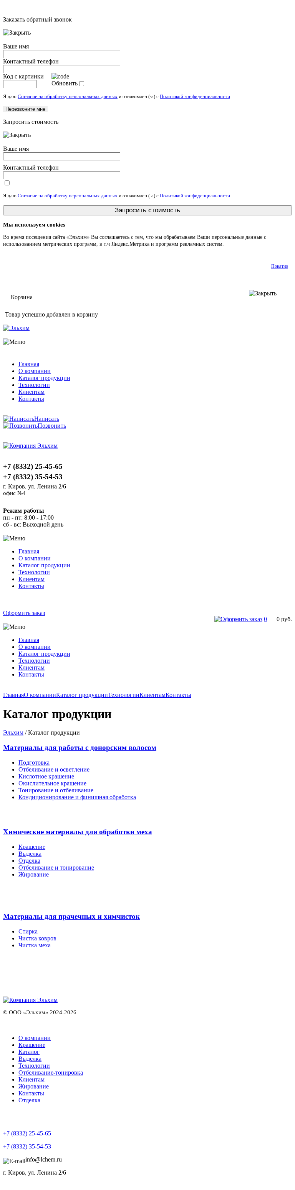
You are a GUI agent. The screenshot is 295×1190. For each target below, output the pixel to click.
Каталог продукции (44, 378)
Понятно (279, 266)
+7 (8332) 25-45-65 (27, 1133)
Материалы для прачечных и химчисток (71, 916)
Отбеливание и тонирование (56, 867)
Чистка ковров (37, 938)
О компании (34, 371)
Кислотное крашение (46, 776)
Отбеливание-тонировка (50, 1072)
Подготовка (34, 762)
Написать (46, 418)
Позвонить (52, 425)
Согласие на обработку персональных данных (68, 96)
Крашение (31, 846)
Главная (28, 364)
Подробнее (237, 244)
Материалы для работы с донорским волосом (79, 747)
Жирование (33, 874)
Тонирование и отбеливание (55, 790)
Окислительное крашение (52, 783)
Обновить (64, 83)
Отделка (29, 860)
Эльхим (13, 732)
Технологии (34, 385)
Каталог (29, 1051)
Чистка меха (34, 945)
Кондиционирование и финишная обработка (77, 797)
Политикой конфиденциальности (195, 96)
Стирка (28, 931)
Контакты (31, 398)
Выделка (29, 853)
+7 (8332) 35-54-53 (27, 1146)
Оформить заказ (24, 613)
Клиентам (31, 391)
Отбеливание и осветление (53, 769)
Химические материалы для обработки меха (77, 832)
